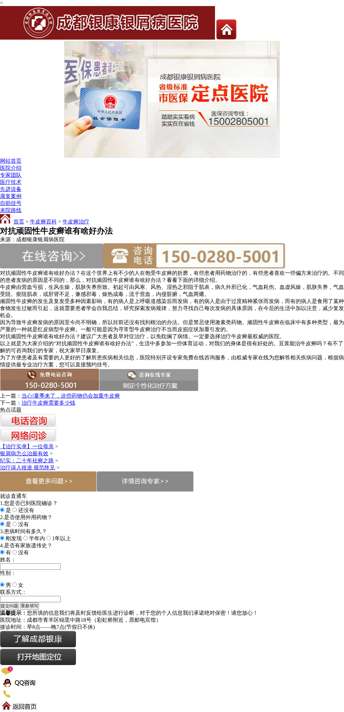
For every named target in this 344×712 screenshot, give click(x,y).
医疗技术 (11, 182)
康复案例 (11, 196)
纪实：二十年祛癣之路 (27, 460)
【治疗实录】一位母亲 (27, 446)
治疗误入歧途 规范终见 (27, 467)
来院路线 (11, 210)
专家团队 (11, 175)
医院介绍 (11, 168)
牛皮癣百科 (43, 221)
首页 (18, 221)
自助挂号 (11, 203)
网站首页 (11, 161)
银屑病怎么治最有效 (24, 453)
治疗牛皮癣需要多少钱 (48, 403)
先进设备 (11, 189)
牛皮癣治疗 (75, 221)
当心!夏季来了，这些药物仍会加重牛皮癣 (71, 396)
